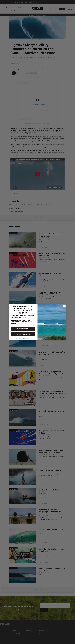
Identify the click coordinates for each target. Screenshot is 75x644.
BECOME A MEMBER (23, 334)
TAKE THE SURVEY (23, 329)
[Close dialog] (64, 306)
